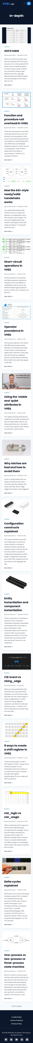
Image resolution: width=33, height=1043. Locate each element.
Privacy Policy (16, 1024)
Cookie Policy (16, 1017)
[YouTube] (16, 1039)
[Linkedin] (22, 1039)
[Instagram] (27, 1039)
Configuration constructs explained (14, 527)
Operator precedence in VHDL (13, 331)
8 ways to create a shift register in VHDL (15, 749)
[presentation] (16, 35)
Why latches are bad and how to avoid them (15, 467)
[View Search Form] (24, 3)
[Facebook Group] (11, 1039)
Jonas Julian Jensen (11, 55)
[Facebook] (6, 1039)
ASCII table (11, 51)
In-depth (6, 46)
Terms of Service (16, 1020)
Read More (8, 85)
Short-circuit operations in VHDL (13, 265)
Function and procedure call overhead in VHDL (16, 119)
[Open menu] (29, 3)
